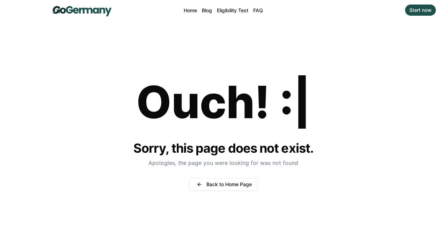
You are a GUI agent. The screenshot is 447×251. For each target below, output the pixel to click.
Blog (207, 10)
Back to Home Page (229, 184)
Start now (420, 10)
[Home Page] (82, 10)
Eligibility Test (232, 10)
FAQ (258, 10)
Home (190, 10)
